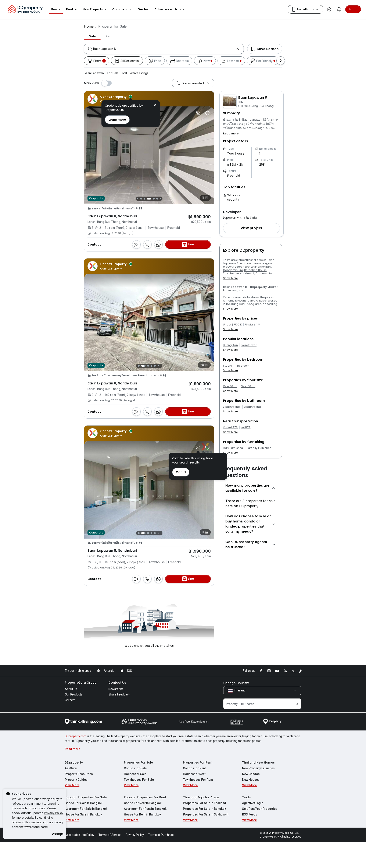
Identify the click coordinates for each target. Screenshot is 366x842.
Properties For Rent (197, 762)
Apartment (247, 273)
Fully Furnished (233, 448)
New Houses (250, 779)
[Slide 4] (144, 199)
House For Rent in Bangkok (142, 814)
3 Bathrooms (253, 407)
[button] (233, 133)
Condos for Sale (135, 768)
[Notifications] (339, 9)
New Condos (251, 774)
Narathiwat (248, 345)
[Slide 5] (149, 199)
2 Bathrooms (232, 407)
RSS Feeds (249, 814)
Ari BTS (245, 427)
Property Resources (79, 774)
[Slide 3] (141, 199)
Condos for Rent (194, 768)
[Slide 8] (160, 198)
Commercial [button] (122, 9)
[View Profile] (109, 99)
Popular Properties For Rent (145, 797)
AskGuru (71, 768)
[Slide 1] (138, 365)
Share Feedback (119, 694)
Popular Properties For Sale (86, 797)
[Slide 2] (137, 198)
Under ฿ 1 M (252, 324)
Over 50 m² (248, 386)
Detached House (255, 270)
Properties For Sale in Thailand (204, 803)
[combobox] (163, 48)
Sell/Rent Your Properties (259, 808)
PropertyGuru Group (81, 682)
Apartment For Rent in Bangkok (145, 808)
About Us (71, 689)
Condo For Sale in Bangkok (83, 803)
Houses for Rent (194, 774)
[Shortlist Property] (207, 113)
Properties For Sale (138, 762)
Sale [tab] (92, 36)
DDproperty (74, 762)
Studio (227, 365)
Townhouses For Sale (139, 779)
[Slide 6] (154, 199)
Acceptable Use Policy (79, 834)
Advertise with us (167, 9)
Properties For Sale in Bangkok (204, 808)
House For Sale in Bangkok (83, 814)
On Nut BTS (230, 427)
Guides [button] (142, 9)
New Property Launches (258, 768)
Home (89, 26)
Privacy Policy (53, 813)
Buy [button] (54, 9)
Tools (246, 797)
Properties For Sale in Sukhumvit (205, 814)
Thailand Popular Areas (201, 797)
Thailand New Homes (258, 762)
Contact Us (117, 682)
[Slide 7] (157, 199)
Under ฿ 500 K (232, 324)
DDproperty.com (75, 736)
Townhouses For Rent (198, 779)
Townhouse (231, 273)
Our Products (73, 694)
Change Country (236, 683)
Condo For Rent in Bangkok (142, 803)
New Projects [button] (93, 9)
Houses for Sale (135, 774)
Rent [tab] (109, 36)
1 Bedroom (243, 365)
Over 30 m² (230, 386)
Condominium (233, 270)
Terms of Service (109, 834)
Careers (70, 700)
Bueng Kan (230, 345)
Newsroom (115, 689)
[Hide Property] (198, 113)
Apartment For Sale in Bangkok (86, 808)
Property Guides (76, 779)
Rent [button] (69, 9)
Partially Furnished (259, 448)
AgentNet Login (252, 803)
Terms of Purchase (161, 834)
